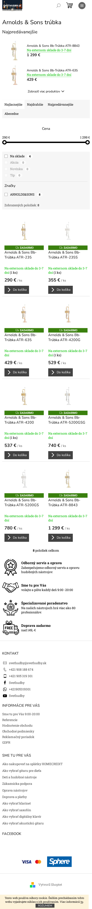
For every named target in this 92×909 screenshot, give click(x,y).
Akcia (17, 162)
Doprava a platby (14, 797)
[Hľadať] (58, 5)
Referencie (9, 720)
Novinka (19, 169)
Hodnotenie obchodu (17, 725)
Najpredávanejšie (60, 104)
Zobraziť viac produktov (44, 91)
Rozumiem (45, 905)
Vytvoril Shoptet (50, 884)
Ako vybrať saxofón (16, 810)
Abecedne (11, 113)
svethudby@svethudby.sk (27, 663)
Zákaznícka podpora (17, 783)
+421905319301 (20, 689)
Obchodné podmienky (18, 731)
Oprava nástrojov (14, 790)
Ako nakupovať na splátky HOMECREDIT (32, 764)
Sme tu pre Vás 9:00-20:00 (21, 714)
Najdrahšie (35, 104)
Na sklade (20, 156)
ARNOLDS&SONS (25, 194)
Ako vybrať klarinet (16, 803)
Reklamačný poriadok (18, 737)
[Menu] (81, 5)
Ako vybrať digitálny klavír (21, 816)
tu (82, 901)
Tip (15, 175)
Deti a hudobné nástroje (19, 777)
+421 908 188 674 (21, 669)
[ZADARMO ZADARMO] (24, 230)
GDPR (6, 742)
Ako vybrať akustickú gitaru (23, 823)
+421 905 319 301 (21, 676)
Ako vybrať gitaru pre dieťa (21, 770)
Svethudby (17, 683)
